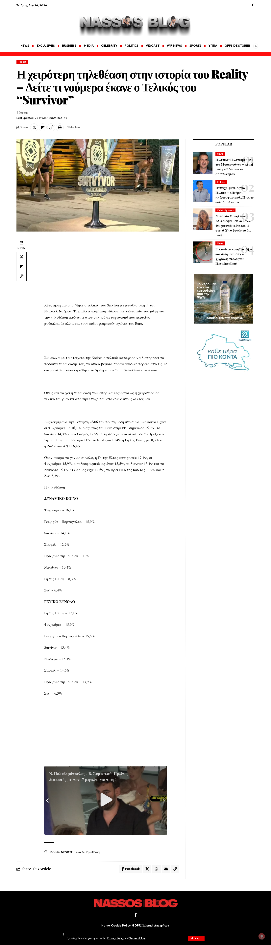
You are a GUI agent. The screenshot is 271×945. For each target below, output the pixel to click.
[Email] (166, 869)
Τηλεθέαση (93, 852)
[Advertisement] (35, 21)
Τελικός (79, 852)
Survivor (67, 852)
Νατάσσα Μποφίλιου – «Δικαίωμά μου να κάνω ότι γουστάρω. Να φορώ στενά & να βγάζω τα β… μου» (233, 225)
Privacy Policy (115, 938)
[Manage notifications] (262, 936)
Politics (221, 182)
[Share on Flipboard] (43, 127)
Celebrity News (225, 210)
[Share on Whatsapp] (156, 869)
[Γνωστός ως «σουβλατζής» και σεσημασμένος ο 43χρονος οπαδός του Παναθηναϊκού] (202, 252)
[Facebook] (253, 5)
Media (22, 62)
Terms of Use (137, 938)
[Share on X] (34, 127)
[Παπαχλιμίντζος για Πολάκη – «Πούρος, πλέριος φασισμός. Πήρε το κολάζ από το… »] (202, 191)
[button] (196, 938)
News (220, 153)
